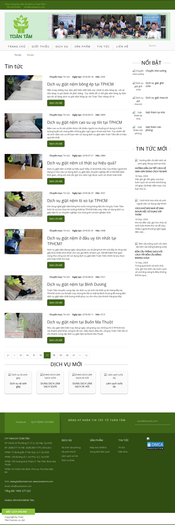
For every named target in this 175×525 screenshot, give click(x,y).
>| (86, 355)
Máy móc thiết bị (98, 447)
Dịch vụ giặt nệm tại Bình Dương (76, 284)
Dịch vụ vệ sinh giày (18, 385)
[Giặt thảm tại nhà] (138, 115)
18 (54, 355)
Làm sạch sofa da (114, 385)
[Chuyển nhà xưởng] (138, 72)
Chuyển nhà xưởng (156, 70)
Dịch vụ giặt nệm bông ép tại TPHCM (80, 84)
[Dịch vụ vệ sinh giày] (18, 376)
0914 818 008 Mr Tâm (23, 500)
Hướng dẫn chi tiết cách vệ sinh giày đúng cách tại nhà (151, 170)
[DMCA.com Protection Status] (155, 445)
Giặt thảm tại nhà (155, 112)
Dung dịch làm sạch (100, 451)
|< (8, 355)
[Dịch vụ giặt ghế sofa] (138, 86)
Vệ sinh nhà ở (69, 451)
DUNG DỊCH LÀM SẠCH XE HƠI (82, 385)
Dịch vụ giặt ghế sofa (155, 85)
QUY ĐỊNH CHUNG (42, 422)
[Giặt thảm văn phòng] (138, 129)
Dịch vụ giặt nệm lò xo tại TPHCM (77, 200)
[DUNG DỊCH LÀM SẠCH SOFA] (50, 376)
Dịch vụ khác (68, 460)
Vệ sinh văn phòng (71, 447)
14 (27, 355)
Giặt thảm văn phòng (153, 128)
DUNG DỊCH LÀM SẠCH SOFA (50, 385)
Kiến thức (123, 451)
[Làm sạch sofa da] (114, 376)
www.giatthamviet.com (21, 481)
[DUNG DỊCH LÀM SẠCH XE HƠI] (82, 376)
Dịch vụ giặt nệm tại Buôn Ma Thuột (80, 322)
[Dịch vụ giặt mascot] (138, 100)
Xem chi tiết (55, 103)
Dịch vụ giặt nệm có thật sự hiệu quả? (81, 163)
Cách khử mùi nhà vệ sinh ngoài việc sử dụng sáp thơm (149, 211)
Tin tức (18, 54)
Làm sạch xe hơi (70, 455)
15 (34, 355)
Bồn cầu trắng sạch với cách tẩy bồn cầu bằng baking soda (148, 254)
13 (20, 355)
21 (74, 355)
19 (60, 355)
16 (40, 355)
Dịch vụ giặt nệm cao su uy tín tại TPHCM (84, 122)
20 (67, 355)
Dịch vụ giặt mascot (157, 97)
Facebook (21, 422)
